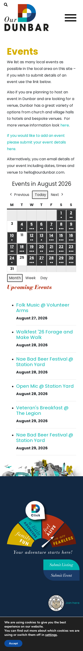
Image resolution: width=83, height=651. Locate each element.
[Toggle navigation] (70, 18)
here (64, 125)
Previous (21, 194)
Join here (72, 603)
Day (43, 278)
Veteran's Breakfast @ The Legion (42, 410)
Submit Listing (61, 565)
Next (55, 194)
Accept (13, 643)
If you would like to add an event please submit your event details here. (36, 142)
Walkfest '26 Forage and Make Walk (44, 335)
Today (40, 194)
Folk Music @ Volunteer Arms (42, 308)
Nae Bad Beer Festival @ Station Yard (44, 362)
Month (15, 278)
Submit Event (61, 575)
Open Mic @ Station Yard (45, 386)
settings (51, 635)
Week (30, 278)
